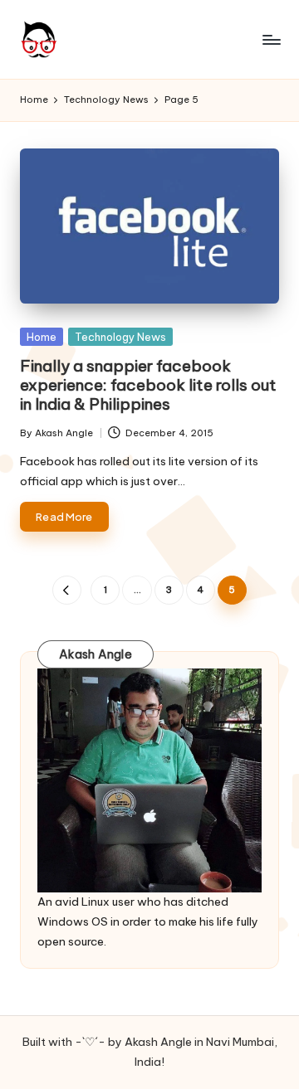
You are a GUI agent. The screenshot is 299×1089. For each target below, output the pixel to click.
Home (41, 336)
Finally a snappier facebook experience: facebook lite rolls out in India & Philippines (148, 385)
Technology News (120, 336)
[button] (66, 590)
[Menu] (270, 39)
